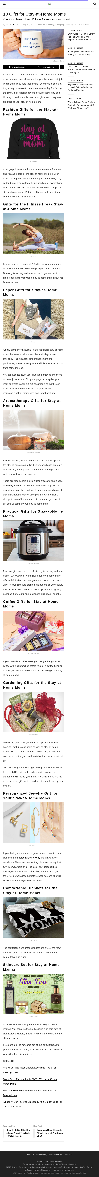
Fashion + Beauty (46, 25)
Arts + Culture (74, 98)
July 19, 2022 (29, 25)
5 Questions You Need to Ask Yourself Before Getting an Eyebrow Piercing (81, 87)
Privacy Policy (41, 1155)
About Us (30, 1155)
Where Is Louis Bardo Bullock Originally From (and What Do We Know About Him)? (81, 105)
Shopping (59, 25)
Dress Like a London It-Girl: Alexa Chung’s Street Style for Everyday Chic (81, 70)
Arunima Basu (12, 25)
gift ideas (44, 97)
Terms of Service (55, 1155)
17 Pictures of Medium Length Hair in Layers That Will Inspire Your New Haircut (81, 37)
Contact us (68, 1155)
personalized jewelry (29, 857)
